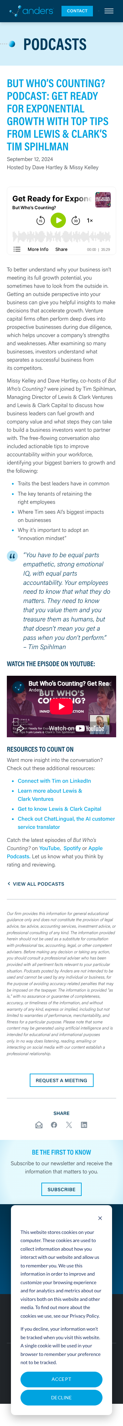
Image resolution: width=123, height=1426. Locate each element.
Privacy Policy (84, 1316)
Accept (62, 1379)
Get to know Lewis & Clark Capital (59, 808)
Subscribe (61, 1189)
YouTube (49, 848)
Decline (61, 1397)
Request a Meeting (61, 1080)
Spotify (72, 848)
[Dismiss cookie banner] (100, 1219)
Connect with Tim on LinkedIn (54, 780)
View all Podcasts (38, 884)
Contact (77, 11)
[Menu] (109, 11)
